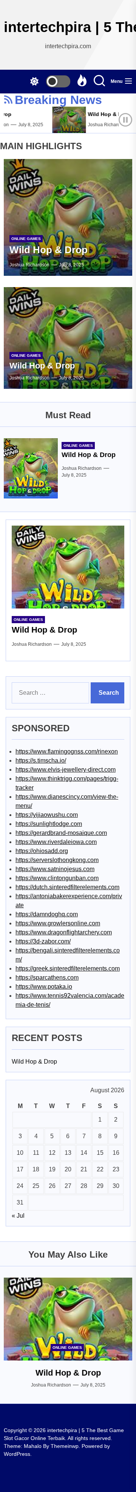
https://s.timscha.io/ (40, 760)
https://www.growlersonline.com (57, 923)
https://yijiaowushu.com (46, 815)
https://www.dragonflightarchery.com (63, 932)
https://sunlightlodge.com (48, 824)
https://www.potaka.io (43, 986)
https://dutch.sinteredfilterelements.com (67, 887)
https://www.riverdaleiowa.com (56, 842)
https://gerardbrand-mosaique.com (61, 833)
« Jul (18, 1215)
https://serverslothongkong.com (57, 860)
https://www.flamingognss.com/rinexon (66, 751)
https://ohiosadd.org (41, 851)
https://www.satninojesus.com (54, 869)
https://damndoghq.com (46, 914)
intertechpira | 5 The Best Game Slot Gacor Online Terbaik (68, 27)
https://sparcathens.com (47, 977)
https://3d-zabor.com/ (43, 941)
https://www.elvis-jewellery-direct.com (65, 769)
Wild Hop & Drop (104, 114)
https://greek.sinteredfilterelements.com (67, 968)
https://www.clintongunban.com (57, 878)
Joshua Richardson (103, 124)
